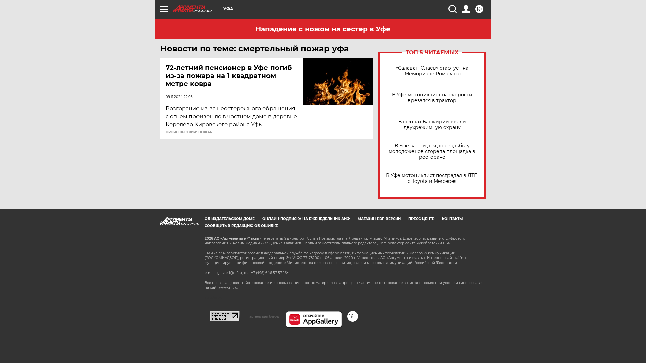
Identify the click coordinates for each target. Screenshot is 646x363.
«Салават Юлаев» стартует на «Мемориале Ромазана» (432, 71)
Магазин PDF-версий (379, 219)
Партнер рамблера (263, 316)
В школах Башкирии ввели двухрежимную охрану (432, 124)
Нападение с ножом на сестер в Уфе (323, 29)
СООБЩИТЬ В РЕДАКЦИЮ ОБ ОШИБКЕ (241, 226)
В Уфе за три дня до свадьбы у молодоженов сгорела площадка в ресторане (432, 151)
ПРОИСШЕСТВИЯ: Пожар (189, 132)
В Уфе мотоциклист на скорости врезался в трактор (432, 98)
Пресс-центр (421, 219)
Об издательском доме (230, 219)
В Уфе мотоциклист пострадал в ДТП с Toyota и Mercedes (432, 178)
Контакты (452, 219)
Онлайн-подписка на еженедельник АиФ (306, 219)
